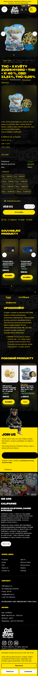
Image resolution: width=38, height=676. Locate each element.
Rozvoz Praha (25, 562)
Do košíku (19, 212)
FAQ (3, 565)
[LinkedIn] (16, 643)
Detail (25, 402)
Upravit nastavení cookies (16, 649)
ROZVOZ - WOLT (7, 618)
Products (5, 559)
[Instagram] (4, 643)
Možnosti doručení (13, 201)
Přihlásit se (8, 469)
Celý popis (5, 154)
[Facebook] (10, 643)
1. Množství (5, 172)
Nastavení (19, 665)
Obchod (23, 571)
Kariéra (23, 568)
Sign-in (22, 559)
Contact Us (5, 571)
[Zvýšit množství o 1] (33, 206)
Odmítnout (10, 671)
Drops (4, 562)
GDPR (4, 649)
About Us (5, 568)
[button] (3, 33)
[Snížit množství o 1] (25, 206)
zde (33, 661)
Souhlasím (28, 671)
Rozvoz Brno (25, 565)
